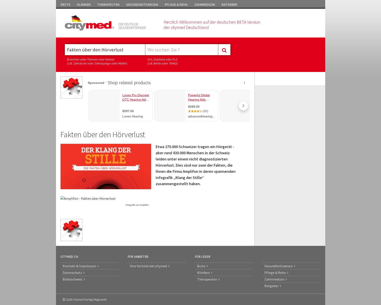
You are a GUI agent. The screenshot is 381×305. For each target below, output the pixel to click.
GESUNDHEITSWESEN (142, 4)
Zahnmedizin (275, 279)
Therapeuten (207, 279)
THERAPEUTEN (108, 4)
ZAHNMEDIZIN (204, 4)
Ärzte (202, 266)
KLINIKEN (84, 4)
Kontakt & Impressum (80, 266)
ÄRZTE (65, 4)
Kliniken (204, 272)
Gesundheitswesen (279, 266)
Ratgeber (272, 286)
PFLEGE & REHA (176, 4)
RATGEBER (229, 4)
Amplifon (144, 205)
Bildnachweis (73, 279)
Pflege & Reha (275, 272)
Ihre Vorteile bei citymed (149, 266)
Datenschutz (73, 272)
